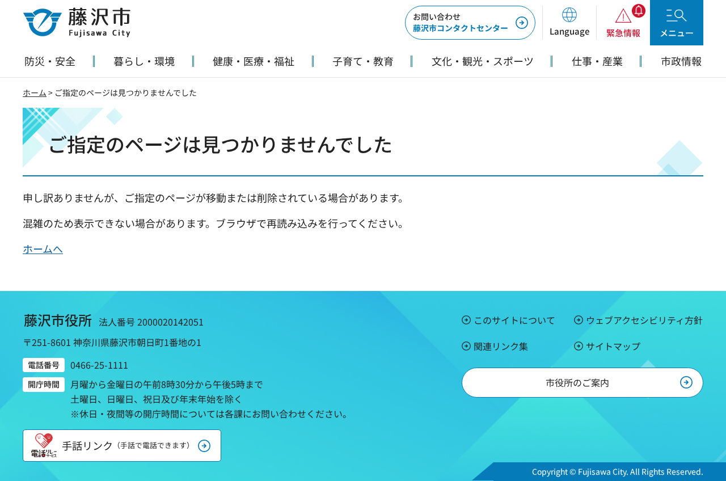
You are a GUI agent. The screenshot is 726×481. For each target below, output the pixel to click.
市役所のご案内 (577, 382)
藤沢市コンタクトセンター (460, 22)
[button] (569, 22)
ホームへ (43, 248)
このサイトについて (514, 320)
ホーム (35, 92)
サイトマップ (613, 346)
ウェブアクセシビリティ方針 (644, 320)
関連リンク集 (501, 346)
